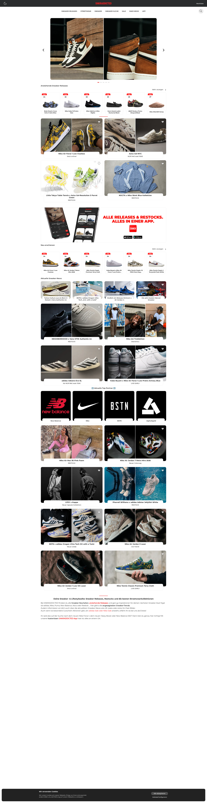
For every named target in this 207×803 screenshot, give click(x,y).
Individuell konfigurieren (159, 797)
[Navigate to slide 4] (106, 82)
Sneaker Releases (69, 11)
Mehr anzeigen (157, 90)
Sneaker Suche (111, 11)
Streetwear (86, 11)
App (144, 11)
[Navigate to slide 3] (103, 82)
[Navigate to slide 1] (98, 82)
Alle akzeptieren (159, 793)
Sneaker (98, 11)
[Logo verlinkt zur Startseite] (103, 3)
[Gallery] (103, 50)
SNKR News (134, 11)
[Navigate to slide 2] (101, 82)
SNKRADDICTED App (68, 618)
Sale (124, 11)
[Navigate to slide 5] (108, 82)
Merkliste (200, 4)
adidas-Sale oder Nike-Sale (100, 611)
